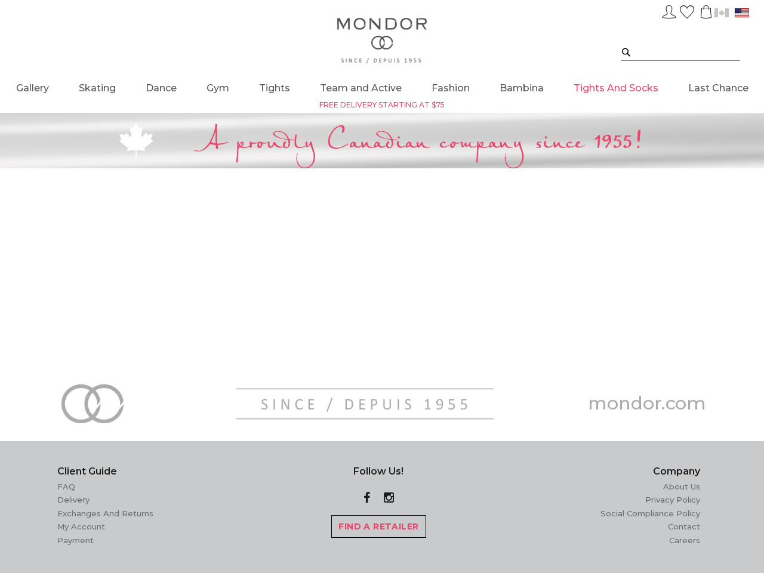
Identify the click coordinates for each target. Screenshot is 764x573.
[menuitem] (32, 88)
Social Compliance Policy (650, 513)
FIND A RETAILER (378, 526)
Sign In (669, 10)
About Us (681, 486)
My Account (81, 526)
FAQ (66, 486)
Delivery (73, 499)
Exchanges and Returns (105, 513)
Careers (684, 540)
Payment (75, 540)
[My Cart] (704, 12)
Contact (684, 526)
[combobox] (680, 51)
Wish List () (687, 10)
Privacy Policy (672, 499)
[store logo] (382, 41)
